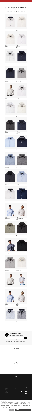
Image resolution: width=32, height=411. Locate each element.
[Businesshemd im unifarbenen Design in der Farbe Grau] (10, 262)
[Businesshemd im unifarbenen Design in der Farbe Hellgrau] (21, 73)
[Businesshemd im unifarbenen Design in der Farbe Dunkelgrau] (10, 124)
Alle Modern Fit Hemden (9, 11)
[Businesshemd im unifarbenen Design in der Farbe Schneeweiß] (21, 279)
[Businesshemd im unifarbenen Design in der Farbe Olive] (10, 228)
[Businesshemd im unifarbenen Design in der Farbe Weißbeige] (10, 39)
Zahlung (6, 395)
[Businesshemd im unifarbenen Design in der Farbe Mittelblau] (10, 245)
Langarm (15, 11)
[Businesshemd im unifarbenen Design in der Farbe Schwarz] (10, 176)
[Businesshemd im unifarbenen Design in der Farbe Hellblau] (10, 142)
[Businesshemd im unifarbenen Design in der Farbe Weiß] (10, 21)
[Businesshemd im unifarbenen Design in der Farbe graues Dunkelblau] (10, 73)
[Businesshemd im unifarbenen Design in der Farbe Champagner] (10, 90)
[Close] (30, 1)
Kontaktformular (6, 390)
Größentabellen (6, 387)
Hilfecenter (6, 389)
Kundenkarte (6, 391)
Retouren (6, 394)
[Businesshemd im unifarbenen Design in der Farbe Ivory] (21, 21)
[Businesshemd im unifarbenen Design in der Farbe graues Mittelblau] (10, 159)
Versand (6, 393)
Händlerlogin (6, 392)
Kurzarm (19, 11)
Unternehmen (14, 387)
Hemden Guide (6, 388)
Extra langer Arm (23, 11)
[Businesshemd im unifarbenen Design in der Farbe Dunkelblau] (21, 56)
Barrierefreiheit (14, 388)
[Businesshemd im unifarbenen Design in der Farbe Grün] (21, 159)
